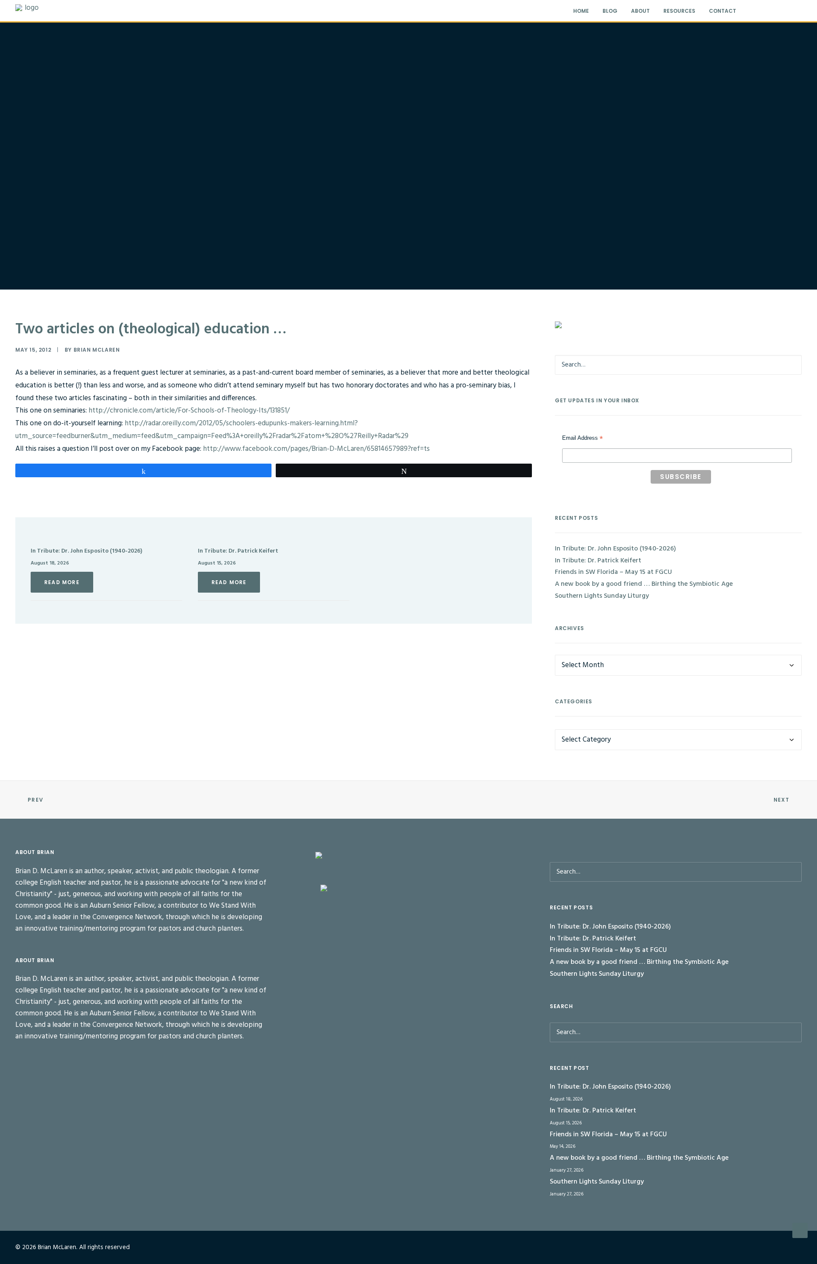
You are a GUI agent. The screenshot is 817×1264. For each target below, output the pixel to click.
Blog (610, 10)
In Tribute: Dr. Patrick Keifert (238, 551)
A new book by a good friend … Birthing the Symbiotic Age (644, 584)
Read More (62, 582)
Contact (722, 10)
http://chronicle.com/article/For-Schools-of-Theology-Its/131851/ (189, 410)
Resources (679, 10)
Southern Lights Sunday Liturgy (602, 596)
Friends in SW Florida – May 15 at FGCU (613, 572)
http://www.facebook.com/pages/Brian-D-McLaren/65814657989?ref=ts (316, 449)
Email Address (582, 439)
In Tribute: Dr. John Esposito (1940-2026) (86, 551)
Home (581, 10)
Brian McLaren (97, 349)
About (640, 10)
